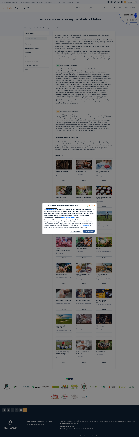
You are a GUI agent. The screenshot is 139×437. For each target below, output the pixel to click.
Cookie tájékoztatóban (68, 217)
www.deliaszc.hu (51, 209)
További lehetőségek (76, 231)
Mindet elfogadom (89, 231)
